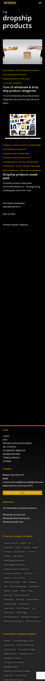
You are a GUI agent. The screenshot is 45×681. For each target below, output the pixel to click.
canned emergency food (23, 640)
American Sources (11, 543)
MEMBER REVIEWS (11, 454)
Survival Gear (32, 162)
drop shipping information (14, 74)
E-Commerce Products (12, 83)
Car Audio (8, 551)
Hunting (22, 162)
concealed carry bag (26, 649)
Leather (23, 591)
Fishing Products (10, 162)
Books (17, 547)
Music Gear (8, 595)
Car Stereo (32, 551)
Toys (34, 608)
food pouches (21, 675)
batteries (7, 640)
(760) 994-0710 (17, 475)
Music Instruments (22, 595)
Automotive (8, 547)
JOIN (5, 439)
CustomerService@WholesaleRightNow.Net (23, 482)
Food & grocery (18, 578)
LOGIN (6, 436)
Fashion (7, 578)
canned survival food (25, 645)
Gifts (25, 582)
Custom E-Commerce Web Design (26, 145)
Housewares (34, 586)
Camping (7, 145)
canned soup (9, 645)
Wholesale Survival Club (14, 514)
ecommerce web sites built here (16, 157)
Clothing (7, 556)
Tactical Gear (8, 166)
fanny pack (8, 675)
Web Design (35, 166)
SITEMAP (7, 461)
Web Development (11, 170)
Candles (35, 547)
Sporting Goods (10, 604)
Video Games (9, 612)
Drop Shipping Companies (27, 70)
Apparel (23, 543)
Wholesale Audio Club (13, 521)
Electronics (28, 573)
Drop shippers (9, 70)
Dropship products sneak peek (16, 79)
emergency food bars (13, 658)
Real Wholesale (32, 599)
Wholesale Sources (33, 621)
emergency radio (11, 666)
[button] (40, 3)
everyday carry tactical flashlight (17, 671)
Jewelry (15, 591)
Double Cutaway (10, 653)
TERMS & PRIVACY (11, 457)
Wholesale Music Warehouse (16, 518)
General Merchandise (12, 582)
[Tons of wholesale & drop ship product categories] (22, 51)
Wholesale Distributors (30, 617)
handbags (33, 582)
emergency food (26, 653)
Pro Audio (20, 599)
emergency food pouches (14, 662)
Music (30, 591)
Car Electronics (20, 551)
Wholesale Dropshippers (30, 170)
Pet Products (9, 599)
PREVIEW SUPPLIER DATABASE (17, 443)
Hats (5, 586)
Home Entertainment (18, 586)
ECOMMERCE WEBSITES (14, 450)
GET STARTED (9, 447)
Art (30, 543)
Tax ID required (22, 166)
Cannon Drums (10, 649)
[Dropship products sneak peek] (22, 126)
